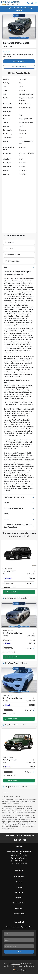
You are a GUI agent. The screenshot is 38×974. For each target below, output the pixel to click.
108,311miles (30, 636)
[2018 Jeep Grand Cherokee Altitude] (19, 680)
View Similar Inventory (19, 66)
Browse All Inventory (19, 61)
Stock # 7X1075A (7, 695)
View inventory (19, 876)
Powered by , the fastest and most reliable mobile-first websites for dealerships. (19, 965)
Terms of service (19, 913)
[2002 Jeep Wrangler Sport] (19, 742)
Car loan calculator (19, 903)
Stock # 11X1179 (7, 569)
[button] (28, 3)
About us (19, 882)
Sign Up (19, 951)
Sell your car (19, 892)
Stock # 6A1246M (8, 757)
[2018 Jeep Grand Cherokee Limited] (19, 615)
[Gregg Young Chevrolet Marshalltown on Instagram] (23, 840)
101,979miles (30, 762)
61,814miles (31, 574)
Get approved (19, 898)
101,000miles (30, 701)
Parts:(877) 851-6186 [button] (20, 863)
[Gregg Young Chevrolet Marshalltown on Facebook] (14, 840)
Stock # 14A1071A (8, 630)
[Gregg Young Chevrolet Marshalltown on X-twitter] (19, 840)
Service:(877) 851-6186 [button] (20, 861)
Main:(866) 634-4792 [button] (20, 858)
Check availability (12, 592)
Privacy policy (19, 908)
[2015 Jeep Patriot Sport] (19, 553)
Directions (19, 887)
